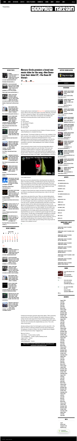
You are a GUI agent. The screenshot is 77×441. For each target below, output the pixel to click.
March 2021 (62, 401)
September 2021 (63, 392)
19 (7, 239)
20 (10, 239)
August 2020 (63, 412)
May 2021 (62, 398)
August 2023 (63, 356)
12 (7, 238)
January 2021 (63, 404)
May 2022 (62, 379)
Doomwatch (40, 2)
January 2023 (63, 367)
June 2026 (62, 303)
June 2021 (62, 397)
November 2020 (63, 407)
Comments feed (63, 426)
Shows (46, 2)
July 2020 (62, 414)
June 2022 (62, 378)
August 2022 (63, 375)
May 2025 (62, 323)
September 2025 (63, 317)
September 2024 (63, 336)
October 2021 (63, 390)
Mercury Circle (41, 111)
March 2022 (62, 383)
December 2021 (63, 387)
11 (5, 238)
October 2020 (63, 409)
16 (17, 238)
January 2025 (63, 330)
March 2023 (62, 364)
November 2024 (63, 333)
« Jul (3, 246)
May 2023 (62, 361)
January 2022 (63, 386)
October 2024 (63, 334)
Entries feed (62, 424)
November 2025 (63, 314)
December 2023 (63, 350)
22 (14, 239)
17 (2, 239)
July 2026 (62, 302)
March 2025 (62, 327)
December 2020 (63, 406)
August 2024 (63, 337)
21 (12, 239)
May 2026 (62, 305)
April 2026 (62, 306)
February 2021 (63, 403)
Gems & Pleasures (31, 2)
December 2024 (63, 331)
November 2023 (63, 351)
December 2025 (63, 313)
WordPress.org (63, 427)
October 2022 (63, 372)
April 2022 (62, 381)
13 (10, 238)
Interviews (15, 2)
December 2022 (63, 369)
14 (12, 238)
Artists (22, 2)
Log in (61, 423)
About (52, 2)
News (9, 2)
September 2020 (63, 411)
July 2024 (62, 339)
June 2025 (62, 322)
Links (63, 2)
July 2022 (62, 376)
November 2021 (63, 389)
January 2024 (63, 348)
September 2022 (63, 373)
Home (4, 2)
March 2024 (62, 345)
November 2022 (63, 370)
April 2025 (62, 325)
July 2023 (62, 358)
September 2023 (63, 355)
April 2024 (62, 344)
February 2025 (63, 328)
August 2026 (63, 300)
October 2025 (63, 316)
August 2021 (63, 393)
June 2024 (62, 341)
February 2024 (63, 347)
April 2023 (62, 362)
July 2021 (62, 395)
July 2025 (62, 320)
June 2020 (62, 415)
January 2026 (63, 311)
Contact (58, 2)
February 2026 (63, 309)
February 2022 (63, 384)
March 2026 (62, 308)
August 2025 (63, 319)
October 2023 (63, 353)
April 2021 (62, 400)
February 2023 (63, 365)
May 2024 (62, 342)
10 (2, 238)
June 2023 (62, 359)
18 (5, 239)
